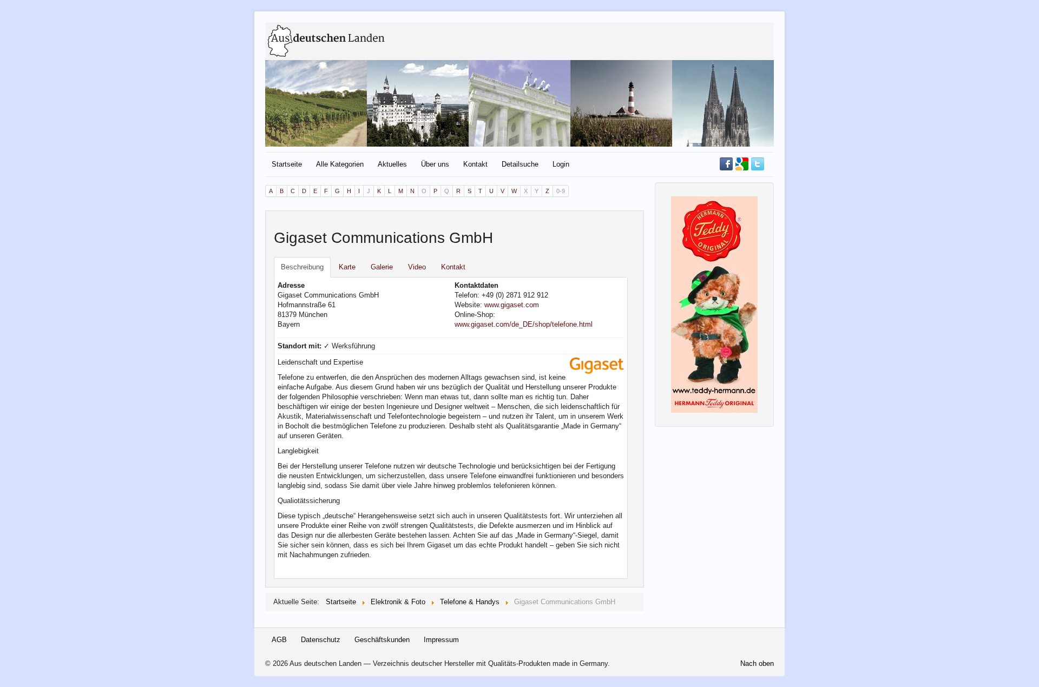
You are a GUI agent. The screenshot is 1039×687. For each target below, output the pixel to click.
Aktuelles (392, 164)
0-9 (560, 191)
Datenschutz (320, 640)
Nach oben (757, 663)
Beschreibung (302, 267)
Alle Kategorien (340, 164)
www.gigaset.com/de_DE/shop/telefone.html (524, 324)
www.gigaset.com (511, 305)
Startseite (287, 164)
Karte (347, 267)
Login (561, 164)
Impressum (441, 640)
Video (417, 267)
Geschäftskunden (382, 640)
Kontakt (475, 164)
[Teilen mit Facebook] (726, 163)
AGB (279, 640)
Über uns (435, 164)
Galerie (382, 267)
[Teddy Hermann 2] (714, 304)
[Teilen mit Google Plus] (741, 163)
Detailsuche (520, 164)
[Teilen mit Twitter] (757, 163)
